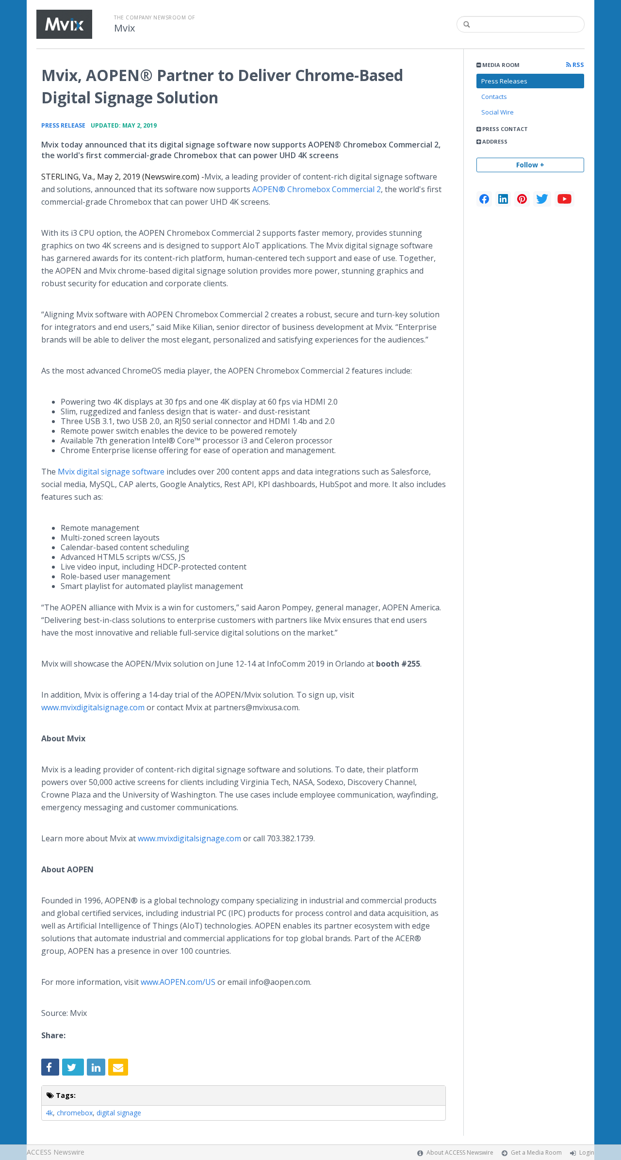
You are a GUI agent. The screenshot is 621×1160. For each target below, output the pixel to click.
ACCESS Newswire (55, 1152)
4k (49, 1112)
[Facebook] (484, 199)
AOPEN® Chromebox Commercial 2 (315, 189)
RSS (577, 65)
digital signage (119, 1112)
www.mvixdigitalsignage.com (93, 707)
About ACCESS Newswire (459, 1152)
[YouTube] (564, 199)
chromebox (75, 1112)
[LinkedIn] (503, 199)
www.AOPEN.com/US (178, 982)
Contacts (494, 96)
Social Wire (497, 112)
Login (586, 1152)
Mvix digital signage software (110, 471)
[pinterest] (522, 199)
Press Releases (504, 81)
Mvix (124, 28)
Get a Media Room (536, 1152)
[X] (542, 199)
